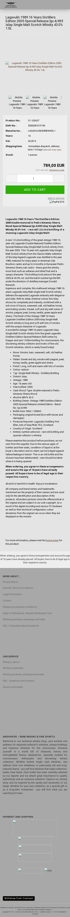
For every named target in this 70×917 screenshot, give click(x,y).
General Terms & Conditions (18, 587)
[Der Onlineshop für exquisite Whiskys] (9, 4)
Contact (7, 600)
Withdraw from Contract (18, 898)
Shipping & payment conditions (20, 606)
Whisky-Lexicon (11, 662)
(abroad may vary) (52, 150)
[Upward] (59, 911)
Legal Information (12, 594)
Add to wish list (56, 198)
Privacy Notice (10, 582)
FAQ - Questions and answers (18, 680)
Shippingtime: (14, 146)
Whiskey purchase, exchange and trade (24, 619)
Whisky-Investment (13, 668)
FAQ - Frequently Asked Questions (21, 625)
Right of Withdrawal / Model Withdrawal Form (27, 613)
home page (52, 540)
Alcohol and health (13, 687)
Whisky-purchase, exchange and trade (23, 674)
